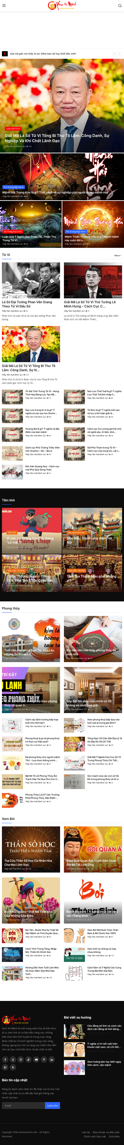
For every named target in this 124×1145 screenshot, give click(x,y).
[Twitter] (13, 1059)
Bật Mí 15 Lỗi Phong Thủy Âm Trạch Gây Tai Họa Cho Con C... (42, 777)
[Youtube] (36, 1059)
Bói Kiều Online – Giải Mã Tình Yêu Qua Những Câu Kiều (28, 913)
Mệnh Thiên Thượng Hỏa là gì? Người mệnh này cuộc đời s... (92, 238)
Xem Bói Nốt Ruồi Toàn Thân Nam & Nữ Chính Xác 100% (102, 932)
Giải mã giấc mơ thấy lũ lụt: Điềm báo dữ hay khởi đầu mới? (43, 53)
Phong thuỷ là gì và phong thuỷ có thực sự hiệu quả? (42, 740)
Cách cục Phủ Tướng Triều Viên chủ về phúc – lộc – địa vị (42, 449)
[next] (119, 54)
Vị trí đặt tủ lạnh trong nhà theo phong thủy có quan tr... (30, 703)
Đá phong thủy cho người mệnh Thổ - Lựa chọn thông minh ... (42, 759)
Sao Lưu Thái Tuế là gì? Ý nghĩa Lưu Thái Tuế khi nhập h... (104, 393)
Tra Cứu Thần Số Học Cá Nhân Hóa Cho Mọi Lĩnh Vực (28, 862)
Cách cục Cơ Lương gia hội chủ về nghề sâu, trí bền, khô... (104, 430)
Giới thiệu (114, 1136)
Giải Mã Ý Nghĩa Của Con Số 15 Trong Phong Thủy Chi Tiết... (104, 759)
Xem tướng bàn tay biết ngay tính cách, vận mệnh (104, 1063)
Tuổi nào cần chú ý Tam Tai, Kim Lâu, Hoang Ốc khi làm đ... (29, 652)
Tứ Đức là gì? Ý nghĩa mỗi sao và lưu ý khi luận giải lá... (103, 412)
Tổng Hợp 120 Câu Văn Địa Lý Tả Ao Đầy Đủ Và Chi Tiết (104, 740)
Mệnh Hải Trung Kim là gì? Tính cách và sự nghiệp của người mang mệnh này (55, 192)
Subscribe (52, 1105)
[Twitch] (5, 1067)
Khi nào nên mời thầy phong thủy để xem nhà (91, 652)
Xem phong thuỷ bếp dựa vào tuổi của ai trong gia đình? (103, 721)
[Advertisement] (62, 24)
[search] (120, 5)
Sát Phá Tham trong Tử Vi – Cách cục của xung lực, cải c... (103, 449)
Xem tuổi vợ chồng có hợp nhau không (101, 950)
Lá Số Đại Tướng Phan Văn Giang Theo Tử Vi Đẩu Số (27, 304)
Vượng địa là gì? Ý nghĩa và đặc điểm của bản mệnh (42, 430)
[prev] (114, 54)
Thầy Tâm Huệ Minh (13, 146)
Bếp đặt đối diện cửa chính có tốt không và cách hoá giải (89, 703)
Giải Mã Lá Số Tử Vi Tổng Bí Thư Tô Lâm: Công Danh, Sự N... (28, 368)
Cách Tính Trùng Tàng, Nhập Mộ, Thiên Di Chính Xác (41, 950)
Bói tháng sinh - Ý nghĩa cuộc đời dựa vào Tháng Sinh (92, 913)
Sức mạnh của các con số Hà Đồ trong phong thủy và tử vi (103, 777)
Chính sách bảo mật (95, 1136)
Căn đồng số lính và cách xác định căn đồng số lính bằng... (104, 1027)
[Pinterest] (44, 1059)
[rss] (13, 1067)
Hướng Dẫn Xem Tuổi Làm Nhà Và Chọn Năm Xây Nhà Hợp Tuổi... (42, 970)
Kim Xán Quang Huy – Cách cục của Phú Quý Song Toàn (42, 468)
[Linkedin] (51, 1059)
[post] (62, 106)
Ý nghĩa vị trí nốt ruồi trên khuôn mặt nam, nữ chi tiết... (104, 1045)
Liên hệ (86, 1132)
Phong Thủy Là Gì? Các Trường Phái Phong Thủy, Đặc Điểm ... (42, 796)
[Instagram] (20, 1059)
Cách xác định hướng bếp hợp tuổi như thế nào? (41, 721)
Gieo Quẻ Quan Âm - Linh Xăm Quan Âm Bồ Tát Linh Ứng (91, 862)
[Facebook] (5, 1059)
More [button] (117, 255)
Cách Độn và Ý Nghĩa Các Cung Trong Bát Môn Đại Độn (104, 969)
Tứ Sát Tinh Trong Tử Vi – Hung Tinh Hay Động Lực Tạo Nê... (42, 393)
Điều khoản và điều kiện (106, 1132)
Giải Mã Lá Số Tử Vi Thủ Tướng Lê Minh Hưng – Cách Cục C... (90, 304)
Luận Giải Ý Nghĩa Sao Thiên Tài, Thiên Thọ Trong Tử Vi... (29, 238)
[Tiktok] (28, 1059)
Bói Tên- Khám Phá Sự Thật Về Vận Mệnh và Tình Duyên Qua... (42, 932)
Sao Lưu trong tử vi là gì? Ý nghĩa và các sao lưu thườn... (41, 412)
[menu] (4, 5)
